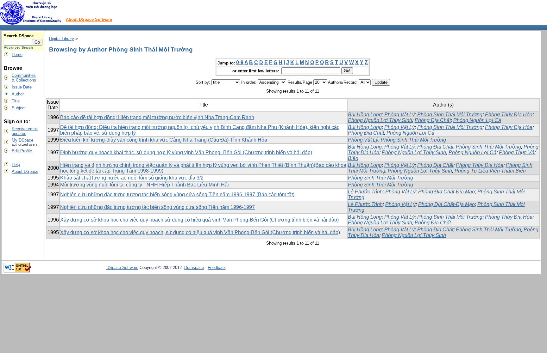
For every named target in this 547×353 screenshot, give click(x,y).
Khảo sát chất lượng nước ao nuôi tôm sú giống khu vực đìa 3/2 (132, 177)
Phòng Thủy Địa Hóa (508, 114)
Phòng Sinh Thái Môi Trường (449, 114)
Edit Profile (22, 151)
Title (16, 101)
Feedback (217, 267)
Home (17, 54)
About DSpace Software (89, 19)
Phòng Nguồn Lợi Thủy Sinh (380, 120)
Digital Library (61, 38)
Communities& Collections (24, 77)
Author (18, 94)
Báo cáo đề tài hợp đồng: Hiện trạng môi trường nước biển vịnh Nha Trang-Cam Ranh (157, 117)
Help (16, 164)
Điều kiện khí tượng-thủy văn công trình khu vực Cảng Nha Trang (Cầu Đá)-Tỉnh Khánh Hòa (163, 140)
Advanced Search (18, 47)
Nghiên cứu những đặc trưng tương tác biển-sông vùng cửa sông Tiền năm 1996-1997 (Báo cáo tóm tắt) (177, 194)
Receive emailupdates (25, 131)
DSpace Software (122, 267)
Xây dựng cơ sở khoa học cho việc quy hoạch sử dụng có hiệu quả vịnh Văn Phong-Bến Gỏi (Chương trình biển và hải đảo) (199, 219)
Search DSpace (19, 35)
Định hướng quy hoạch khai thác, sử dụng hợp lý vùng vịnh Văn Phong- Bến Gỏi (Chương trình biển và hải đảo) (186, 152)
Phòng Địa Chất (433, 120)
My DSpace (22, 140)
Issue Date (22, 87)
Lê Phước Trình (365, 191)
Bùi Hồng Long (365, 114)
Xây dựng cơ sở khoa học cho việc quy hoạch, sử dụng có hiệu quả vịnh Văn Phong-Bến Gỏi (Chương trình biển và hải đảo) (200, 232)
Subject (19, 108)
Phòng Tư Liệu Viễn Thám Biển (490, 170)
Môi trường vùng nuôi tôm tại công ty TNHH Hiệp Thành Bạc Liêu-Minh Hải (144, 184)
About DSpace (25, 171)
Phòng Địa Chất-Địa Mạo (446, 191)
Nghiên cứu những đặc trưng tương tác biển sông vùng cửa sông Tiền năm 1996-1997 (157, 207)
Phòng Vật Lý (399, 114)
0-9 (239, 62)
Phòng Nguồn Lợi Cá (477, 120)
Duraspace (194, 267)
